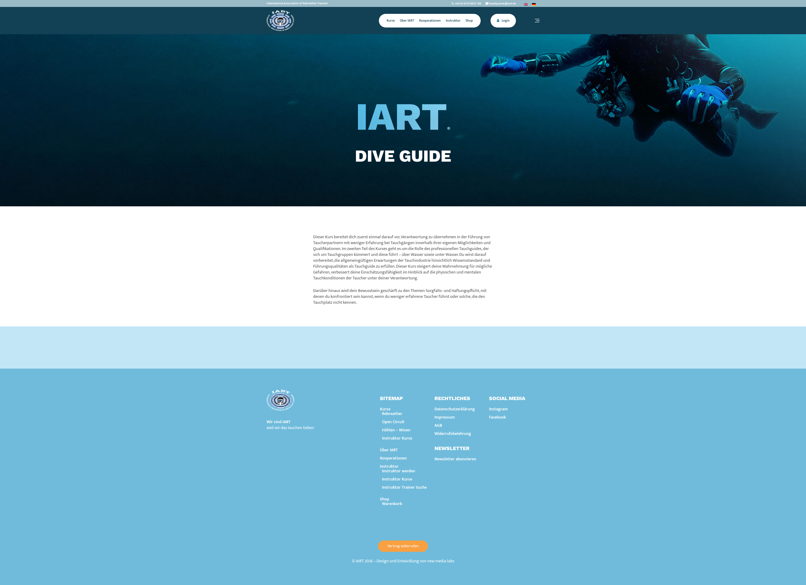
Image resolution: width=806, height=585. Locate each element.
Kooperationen (393, 458)
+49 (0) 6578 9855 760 (467, 3)
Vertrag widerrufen (403, 546)
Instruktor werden (398, 471)
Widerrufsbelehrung (452, 433)
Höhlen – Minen (396, 430)
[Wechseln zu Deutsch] (534, 4)
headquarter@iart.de (502, 3)
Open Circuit (393, 422)
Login (505, 21)
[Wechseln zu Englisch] (526, 4)
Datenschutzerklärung (454, 409)
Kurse (385, 409)
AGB (438, 425)
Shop (384, 499)
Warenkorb (392, 503)
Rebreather (392, 413)
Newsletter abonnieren (455, 459)
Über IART (389, 450)
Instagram (498, 409)
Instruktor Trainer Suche (404, 487)
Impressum (444, 417)
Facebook (497, 417)
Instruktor (389, 466)
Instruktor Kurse (397, 438)
